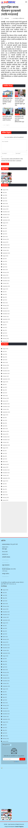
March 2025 (5, 236)
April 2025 (5, 234)
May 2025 (5, 231)
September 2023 (6, 286)
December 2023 (6, 278)
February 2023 (6, 305)
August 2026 (5, 190)
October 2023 (6, 283)
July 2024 (5, 258)
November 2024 (6, 247)
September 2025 (6, 220)
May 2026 (5, 198)
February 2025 (6, 239)
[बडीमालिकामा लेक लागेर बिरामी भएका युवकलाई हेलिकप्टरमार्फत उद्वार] (20, 111)
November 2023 (6, 280)
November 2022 (6, 314)
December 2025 (6, 212)
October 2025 (6, 217)
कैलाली (16, 96)
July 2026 (5, 192)
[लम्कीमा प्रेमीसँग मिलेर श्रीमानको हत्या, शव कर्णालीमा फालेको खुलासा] (8, 93)
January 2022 (5, 341)
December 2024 (6, 245)
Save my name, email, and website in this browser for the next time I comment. (12, 160)
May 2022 (5, 330)
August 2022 (5, 322)
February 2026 (6, 206)
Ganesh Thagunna (19, 826)
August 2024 (5, 256)
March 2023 (5, 303)
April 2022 (5, 333)
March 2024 (5, 269)
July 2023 (5, 292)
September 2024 (6, 253)
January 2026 (5, 209)
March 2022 (5, 336)
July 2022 (5, 325)
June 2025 (5, 228)
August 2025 (5, 223)
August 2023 (5, 289)
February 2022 (6, 338)
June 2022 (5, 327)
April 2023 (5, 300)
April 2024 (5, 267)
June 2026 (5, 195)
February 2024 (6, 272)
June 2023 (5, 294)
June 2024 (5, 261)
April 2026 (5, 201)
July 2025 (5, 225)
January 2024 (5, 275)
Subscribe (22, 759)
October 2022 (6, 316)
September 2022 (6, 319)
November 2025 (6, 214)
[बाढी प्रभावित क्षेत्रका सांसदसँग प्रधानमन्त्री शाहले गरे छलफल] (8, 111)
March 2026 (5, 203)
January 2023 (5, 308)
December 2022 (6, 311)
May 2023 (5, 297)
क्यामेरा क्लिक (5, 96)
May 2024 (5, 264)
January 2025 (5, 242)
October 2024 (6, 250)
